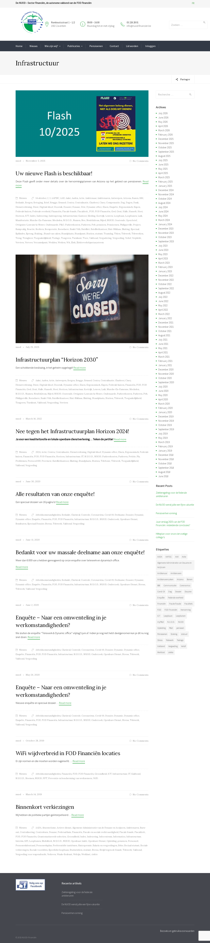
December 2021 (165, 322)
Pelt (94, 224)
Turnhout (77, 238)
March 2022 (164, 314)
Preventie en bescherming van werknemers (70, 778)
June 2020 (163, 390)
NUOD (110, 220)
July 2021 (163, 339)
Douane (76, 207)
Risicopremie (85, 845)
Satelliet (85, 229)
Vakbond (93, 238)
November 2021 (166, 326)
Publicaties (73, 46)
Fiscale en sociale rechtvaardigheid (100, 832)
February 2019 (165, 446)
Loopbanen (131, 216)
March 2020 (164, 403)
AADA (38, 827)
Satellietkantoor (99, 229)
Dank (136, 202)
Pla (138, 456)
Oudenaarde (52, 224)
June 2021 (163, 343)
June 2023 (163, 249)
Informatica (119, 836)
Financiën (56, 211)
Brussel (62, 202)
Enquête (113, 207)
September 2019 (166, 429)
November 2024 (166, 194)
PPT (45, 778)
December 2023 (165, 228)
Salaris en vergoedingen (105, 845)
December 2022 (165, 275)
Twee (85, 238)
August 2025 (164, 156)
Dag (123, 202)
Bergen (28, 202)
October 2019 (165, 425)
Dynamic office (94, 207)
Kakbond (135, 774)
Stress (48, 523)
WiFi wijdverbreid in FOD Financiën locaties (68, 753)
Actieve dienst (64, 827)
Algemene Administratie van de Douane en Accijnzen (98, 827)
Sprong (29, 233)
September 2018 (166, 467)
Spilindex (20, 233)
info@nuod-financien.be (139, 25)
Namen (76, 220)
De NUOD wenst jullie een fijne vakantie (175, 504)
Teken (117, 233)
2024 (38, 452)
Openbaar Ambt (79, 841)
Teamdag (108, 233)
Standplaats (67, 233)
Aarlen (75, 198)
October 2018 (165, 463)
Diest (36, 207)
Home (19, 46)
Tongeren (66, 238)
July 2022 (163, 296)
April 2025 (163, 173)
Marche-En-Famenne (41, 220)
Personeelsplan (44, 845)
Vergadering (105, 238)
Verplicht (136, 238)
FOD (91, 211)
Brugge (53, 202)
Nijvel (103, 220)
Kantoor (82, 216)
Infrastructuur (70, 216)
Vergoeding (118, 238)
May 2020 (163, 395)
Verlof (128, 238)
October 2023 (165, 237)
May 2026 (163, 121)
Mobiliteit (47, 841)
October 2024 (165, 198)
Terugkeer (28, 238)
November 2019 (166, 420)
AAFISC (55, 198)
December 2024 (165, 190)
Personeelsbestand (25, 845)
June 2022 (163, 301)
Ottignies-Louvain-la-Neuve (30, 224)
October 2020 (165, 378)
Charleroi (94, 202)
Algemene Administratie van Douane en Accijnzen (174, 565)
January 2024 (165, 224)
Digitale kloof (46, 207)
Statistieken (76, 850)
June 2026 (163, 117)
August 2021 (164, 335)
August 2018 (164, 472)
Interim (19, 841)
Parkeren (86, 224)
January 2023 (165, 271)
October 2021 (165, 331)
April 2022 (163, 309)
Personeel (133, 841)
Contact (114, 46)
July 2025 (163, 160)
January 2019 (165, 450)
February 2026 (165, 134)
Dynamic (139, 514)
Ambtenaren (103, 198)
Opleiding (112, 841)
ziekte (94, 854)
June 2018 (163, 476)
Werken (61, 242)
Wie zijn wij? (51, 46)
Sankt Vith (75, 229)
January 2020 (165, 412)
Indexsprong (55, 216)
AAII (62, 198)
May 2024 (163, 215)
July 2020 (163, 386)
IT (82, 456)
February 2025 (165, 181)
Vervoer (29, 242)
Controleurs (42, 832)
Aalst (68, 198)
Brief (46, 202)
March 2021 (164, 356)
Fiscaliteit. (82, 211)
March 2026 (164, 130)
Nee (83, 220)
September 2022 (166, 288)
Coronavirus (97, 514)
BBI (141, 198)
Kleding (91, 216)
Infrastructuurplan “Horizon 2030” (57, 359)
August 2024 (164, 203)
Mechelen (57, 220)
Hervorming (186, 609)
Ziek (73, 242)
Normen (29, 778)
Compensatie (113, 202)
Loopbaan (119, 216)
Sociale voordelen (39, 850)
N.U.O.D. (67, 220)
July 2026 (163, 113)
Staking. (38, 233)
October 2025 (165, 147)
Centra (70, 202)
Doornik (58, 207)
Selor (120, 845)
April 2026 (163, 126)
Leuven (109, 216)
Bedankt (20, 202)
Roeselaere (63, 229)
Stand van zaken (52, 233)
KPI (26, 841)
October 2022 (165, 284)
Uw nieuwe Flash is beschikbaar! (54, 173)
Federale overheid (41, 211)
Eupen (137, 207)
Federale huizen (23, 211)
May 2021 (163, 348)
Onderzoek (113, 519)
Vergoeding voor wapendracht (31, 854)
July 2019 (163, 433)
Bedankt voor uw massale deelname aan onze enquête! (80, 552)
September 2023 (166, 241)
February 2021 (165, 361)
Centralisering (27, 832)
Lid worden (132, 46)
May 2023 (163, 254)
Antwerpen (116, 198)
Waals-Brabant (64, 854)
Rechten (40, 229)
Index (33, 216)
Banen (135, 198)
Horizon (20, 216)
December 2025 (165, 138)
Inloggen (150, 46)
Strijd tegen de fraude (111, 850)
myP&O (160, 622)
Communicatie (170, 585)
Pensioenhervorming (166, 513)
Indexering (42, 216)
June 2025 (163, 164)
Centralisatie (81, 202)
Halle (125, 211)
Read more (79, 367)
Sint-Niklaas (114, 229)
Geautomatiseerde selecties (52, 836)
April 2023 (163, 258)
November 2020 (166, 373)
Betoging (38, 202)
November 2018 (166, 459)
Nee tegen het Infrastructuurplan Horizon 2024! (72, 431)
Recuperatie (51, 229)
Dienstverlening (24, 207)
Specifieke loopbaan (59, 850)
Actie (81, 198)
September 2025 (166, 151)
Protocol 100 (34, 461)
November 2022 (166, 279)
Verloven (51, 854)
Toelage (56, 238)
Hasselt (133, 211)
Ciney (102, 202)
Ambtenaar (90, 198)
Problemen (21, 461)
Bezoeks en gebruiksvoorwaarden (177, 930)
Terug (19, 238)
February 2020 (165, 407)
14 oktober (41, 198)
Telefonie (105, 461)
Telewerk (126, 233)
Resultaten (21, 523)
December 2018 (165, 454)
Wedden (53, 242)
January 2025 (165, 185)
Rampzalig (21, 229)
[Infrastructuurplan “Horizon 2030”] (82, 298)
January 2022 (165, 318)
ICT (27, 216)
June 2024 (163, 211)
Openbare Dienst (128, 519)
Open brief (131, 220)
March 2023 (164, 262)
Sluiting (126, 229)
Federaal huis (64, 832)
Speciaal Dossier (35, 523)
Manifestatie (22, 220)
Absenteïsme (49, 827)
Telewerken (137, 233)
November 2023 (166, 232)
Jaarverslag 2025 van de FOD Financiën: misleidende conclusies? (173, 523)
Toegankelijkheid (42, 238)
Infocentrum (105, 836)
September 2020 (166, 382)
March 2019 (164, 442)
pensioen (101, 224)
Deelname (120, 514)
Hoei (140, 211)
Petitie (132, 456)
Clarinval (75, 514)
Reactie (31, 229)
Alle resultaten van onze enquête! (55, 494)
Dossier (67, 207)
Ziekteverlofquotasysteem (90, 242)
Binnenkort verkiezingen (45, 807)
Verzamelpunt (41, 242)
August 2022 (164, 292)
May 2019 (163, 437)
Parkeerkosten (72, 224)
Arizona (127, 198)
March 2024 (164, 220)
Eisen (105, 207)
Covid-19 (109, 514)
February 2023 (165, 267)
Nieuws (34, 46)
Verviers (20, 242)
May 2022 (163, 305)
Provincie (47, 461)
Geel (113, 211)
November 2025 (166, 143)
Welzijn (76, 854)
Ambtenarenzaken (165, 579)
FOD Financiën (102, 211)
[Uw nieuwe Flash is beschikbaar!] (82, 123)
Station (90, 233)
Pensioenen (96, 46)
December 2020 (165, 369)
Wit (68, 242)
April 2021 (163, 352)
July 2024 (163, 207)
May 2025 (163, 168)
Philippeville (126, 224)
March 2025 (164, 177)
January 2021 (165, 365)
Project (137, 224)
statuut (99, 233)
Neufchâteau (92, 220)
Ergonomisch (126, 207)
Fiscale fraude (69, 211)
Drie (83, 207)
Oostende (120, 220)
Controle (85, 514)
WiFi (95, 778)
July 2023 (163, 245)
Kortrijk (100, 216)
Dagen (129, 202)
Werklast (85, 854)
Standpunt (80, 233)
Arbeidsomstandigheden (48, 514)
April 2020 (163, 399)
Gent (119, 211)
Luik (140, 216)
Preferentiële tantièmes (65, 845)
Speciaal (135, 229)
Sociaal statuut (131, 845)
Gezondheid (101, 774)
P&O (61, 224)
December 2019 (165, 416)
